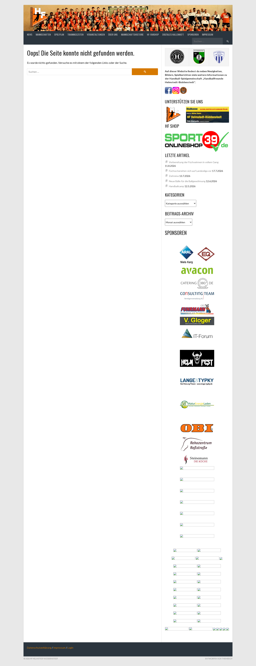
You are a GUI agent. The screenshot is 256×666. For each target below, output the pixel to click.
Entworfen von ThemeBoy (218, 658)
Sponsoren (193, 34)
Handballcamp (176, 186)
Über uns (113, 34)
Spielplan (59, 34)
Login (70, 647)
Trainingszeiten (75, 34)
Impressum (207, 34)
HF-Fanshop (153, 34)
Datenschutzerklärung (39, 647)
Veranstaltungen (96, 34)
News (29, 34)
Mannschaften (43, 34)
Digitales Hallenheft (173, 34)
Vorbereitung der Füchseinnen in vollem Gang (194, 162)
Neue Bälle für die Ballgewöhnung (187, 181)
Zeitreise (174, 175)
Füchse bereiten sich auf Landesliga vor (190, 170)
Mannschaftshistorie (132, 34)
